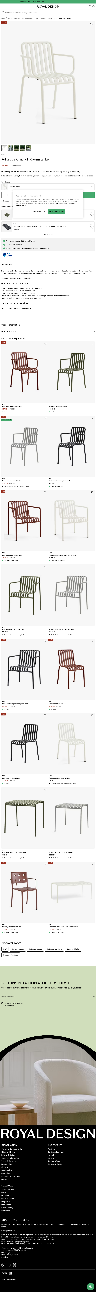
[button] (90, 6)
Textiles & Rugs (54, 1161)
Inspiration (5, 1173)
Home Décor (53, 1155)
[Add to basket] (91, 214)
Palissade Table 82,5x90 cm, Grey (61, 852)
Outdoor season (7, 1198)
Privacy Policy (6, 1164)
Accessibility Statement (10, 1176)
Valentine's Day (7, 1189)
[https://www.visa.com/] (4, 1273)
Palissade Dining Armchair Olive (13, 629)
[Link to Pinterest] (3, 1265)
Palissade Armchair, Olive (58, 406)
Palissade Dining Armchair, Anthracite (15, 704)
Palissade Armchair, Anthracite (60, 481)
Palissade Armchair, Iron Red (12, 406)
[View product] (48, 227)
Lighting (51, 1158)
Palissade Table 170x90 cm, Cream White (63, 927)
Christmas (5, 1211)
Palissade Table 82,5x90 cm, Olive (14, 852)
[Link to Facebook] (9, 1265)
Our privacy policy (62, 203)
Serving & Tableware (56, 1152)
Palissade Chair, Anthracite (11, 778)
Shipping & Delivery (9, 1152)
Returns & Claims (8, 1155)
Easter (3, 1192)
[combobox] (48, 186)
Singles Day (5, 1201)
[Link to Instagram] (14, 1265)
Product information (10, 325)
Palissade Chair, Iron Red (57, 704)
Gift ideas (5, 1195)
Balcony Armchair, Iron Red (11, 927)
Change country (8, 1230)
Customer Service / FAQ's (11, 1149)
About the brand (8, 331)
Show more (48, 234)
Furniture (51, 1149)
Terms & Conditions (9, 1161)
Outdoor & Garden (55, 1164)
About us (5, 1167)
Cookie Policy (6, 1170)
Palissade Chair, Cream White (59, 778)
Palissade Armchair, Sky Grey (12, 481)
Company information (10, 1158)
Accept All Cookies (56, 211)
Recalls (4, 1179)
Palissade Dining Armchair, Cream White (63, 555)
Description (6, 264)
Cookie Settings (39, 211)
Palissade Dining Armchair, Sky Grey (61, 629)
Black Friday (6, 1204)
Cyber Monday (7, 1207)
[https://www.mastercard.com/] (11, 1273)
